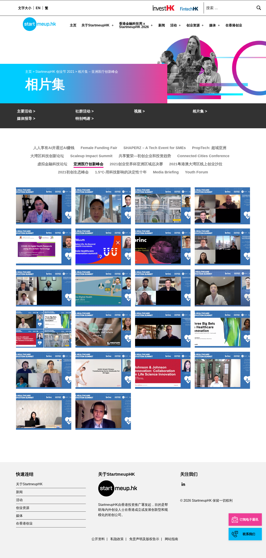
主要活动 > (26, 111)
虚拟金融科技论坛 (52, 164)
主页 (73, 25)
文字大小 (24, 8)
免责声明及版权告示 (144, 539)
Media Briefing (166, 172)
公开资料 (98, 539)
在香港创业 (233, 25)
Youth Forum (196, 172)
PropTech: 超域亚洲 (209, 148)
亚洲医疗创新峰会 (88, 164)
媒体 (212, 25)
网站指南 (171, 539)
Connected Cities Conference (203, 156)
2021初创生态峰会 (73, 172)
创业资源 (193, 25)
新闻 (161, 25)
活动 (173, 25)
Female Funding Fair (99, 148)
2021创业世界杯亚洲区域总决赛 (136, 164)
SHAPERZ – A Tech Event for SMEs (154, 148)
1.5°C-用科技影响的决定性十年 (121, 172)
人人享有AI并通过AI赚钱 (53, 148)
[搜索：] (234, 8)
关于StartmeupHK (95, 25)
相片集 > (200, 111)
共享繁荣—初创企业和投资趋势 (145, 156)
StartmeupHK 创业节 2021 (54, 71)
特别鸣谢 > (84, 118)
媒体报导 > (26, 118)
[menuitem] (38, 8)
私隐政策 (117, 539)
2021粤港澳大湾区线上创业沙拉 (195, 164)
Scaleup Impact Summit (91, 156)
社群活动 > (84, 111)
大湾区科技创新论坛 (47, 156)
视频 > (139, 111)
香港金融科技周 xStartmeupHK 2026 (134, 25)
